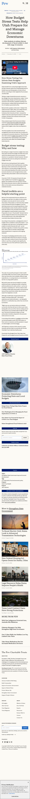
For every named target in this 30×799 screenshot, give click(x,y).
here (18, 323)
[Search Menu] (23, 3)
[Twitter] (9, 742)
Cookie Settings (15, 796)
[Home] (14, 652)
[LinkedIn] (7, 742)
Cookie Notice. (12, 793)
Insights (4, 700)
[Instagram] (5, 742)
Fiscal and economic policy (16, 480)
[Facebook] (2, 742)
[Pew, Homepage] (5, 3)
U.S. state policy (6, 480)
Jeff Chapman (5, 487)
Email (3, 435)
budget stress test (16, 135)
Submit (25, 437)
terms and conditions (10, 502)
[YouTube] (11, 742)
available (18, 318)
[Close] (28, 782)
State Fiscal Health (6, 484)
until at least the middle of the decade (16, 122)
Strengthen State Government (9, 475)
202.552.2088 (5, 447)
